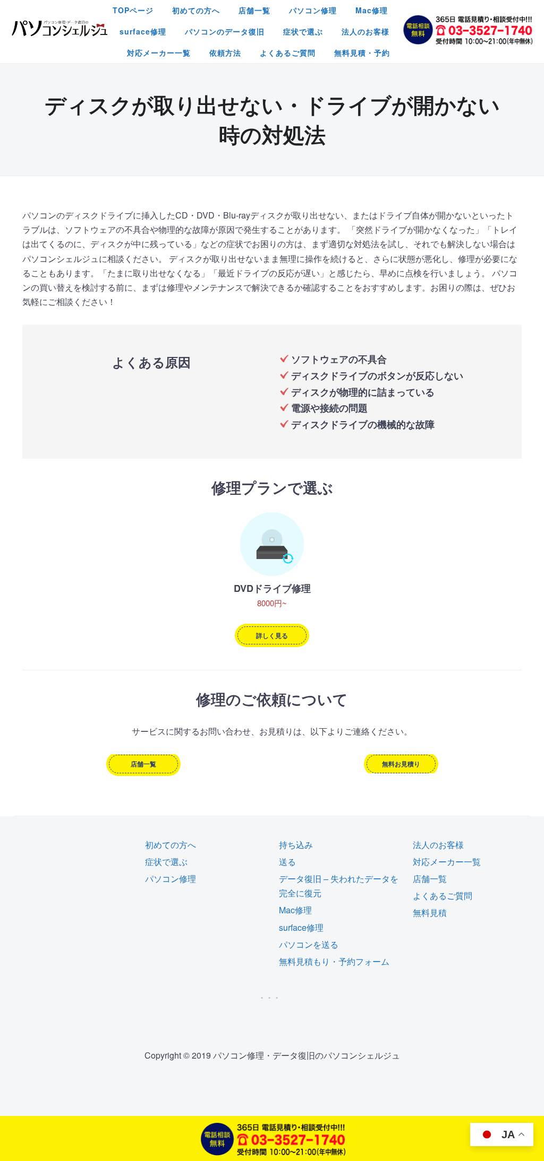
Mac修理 (371, 10)
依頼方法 (225, 52)
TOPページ (133, 10)
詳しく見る (272, 635)
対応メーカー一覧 (159, 52)
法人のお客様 (365, 31)
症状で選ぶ (303, 31)
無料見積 (430, 912)
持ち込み (296, 845)
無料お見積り (401, 764)
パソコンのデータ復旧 (225, 31)
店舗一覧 (254, 10)
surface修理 (143, 31)
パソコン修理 (313, 10)
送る (287, 862)
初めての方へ (196, 10)
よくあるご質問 (288, 52)
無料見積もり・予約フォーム (334, 961)
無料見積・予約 (362, 52)
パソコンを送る (308, 944)
